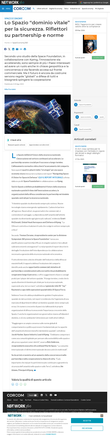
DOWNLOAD (98, 57)
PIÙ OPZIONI (87, 428)
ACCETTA (87, 420)
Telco (66, 9)
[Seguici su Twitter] (46, 395)
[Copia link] (21, 49)
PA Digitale (99, 9)
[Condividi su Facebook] (5, 49)
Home (7, 43)
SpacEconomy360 (20, 43)
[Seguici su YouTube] (55, 395)
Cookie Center (86, 400)
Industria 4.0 (75, 9)
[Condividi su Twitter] (9, 49)
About (9, 400)
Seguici (31, 395)
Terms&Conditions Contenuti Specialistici (65, 400)
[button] (6, 8)
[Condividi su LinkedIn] (13, 49)
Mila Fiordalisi (10, 89)
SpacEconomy (87, 9)
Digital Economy (55, 9)
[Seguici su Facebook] (51, 395)
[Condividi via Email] (17, 49)
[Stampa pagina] (25, 49)
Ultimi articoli (42, 9)
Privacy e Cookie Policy (41, 400)
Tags (21, 400)
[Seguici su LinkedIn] (41, 395)
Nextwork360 (12, 410)
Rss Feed (28, 400)
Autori (15, 400)
